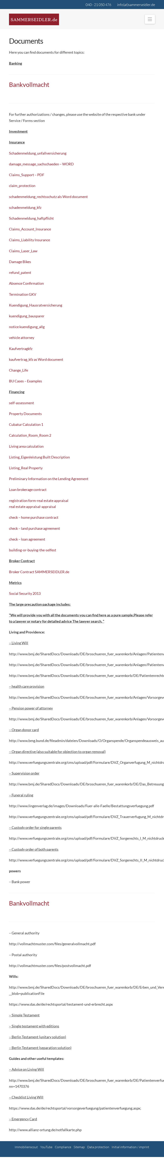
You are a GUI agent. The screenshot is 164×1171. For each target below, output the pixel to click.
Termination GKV (22, 294)
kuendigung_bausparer (26, 316)
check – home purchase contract (33, 517)
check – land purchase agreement (34, 528)
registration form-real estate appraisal (38, 500)
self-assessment (21, 403)
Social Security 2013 (25, 593)
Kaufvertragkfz (20, 348)
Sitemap (79, 1147)
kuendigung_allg (32, 327)
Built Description (56, 457)
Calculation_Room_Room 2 (30, 435)
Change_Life (18, 370)
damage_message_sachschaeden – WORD (41, 164)
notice (14, 327)
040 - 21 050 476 (98, 4)
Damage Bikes (20, 261)
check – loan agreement (27, 539)
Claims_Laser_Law (23, 251)
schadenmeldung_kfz (25, 207)
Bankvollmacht (29, 84)
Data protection (98, 1147)
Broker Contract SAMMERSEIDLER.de (39, 572)
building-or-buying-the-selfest (32, 550)
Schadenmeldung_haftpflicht (31, 218)
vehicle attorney (21, 337)
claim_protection (22, 185)
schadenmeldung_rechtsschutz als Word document (48, 196)
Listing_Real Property (26, 468)
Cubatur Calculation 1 (26, 424)
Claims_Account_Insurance (30, 229)
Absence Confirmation (26, 283)
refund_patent (20, 272)
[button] (150, 19)
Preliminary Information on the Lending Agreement (48, 478)
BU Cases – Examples (25, 381)
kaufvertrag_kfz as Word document (36, 359)
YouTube (46, 1147)
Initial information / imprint (130, 1147)
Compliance (63, 1147)
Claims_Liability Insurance (29, 240)
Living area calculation (26, 446)
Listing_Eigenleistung (26, 457)
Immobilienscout (26, 1147)
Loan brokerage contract (28, 489)
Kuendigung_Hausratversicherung (35, 305)
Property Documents (25, 413)
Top (154, 1161)
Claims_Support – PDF (26, 175)
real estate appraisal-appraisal (32, 506)
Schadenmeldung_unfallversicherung (37, 153)
